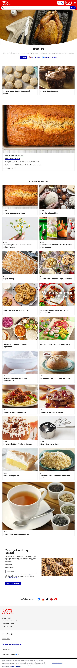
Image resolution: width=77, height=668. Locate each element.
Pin (32, 57)
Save (24, 57)
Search (73, 7)
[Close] (74, 663)
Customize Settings (57, 663)
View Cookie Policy (16, 666)
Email (38, 58)
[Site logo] (9, 612)
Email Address (9, 567)
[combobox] (36, 8)
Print (55, 57)
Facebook (47, 57)
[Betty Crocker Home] (5, 3)
